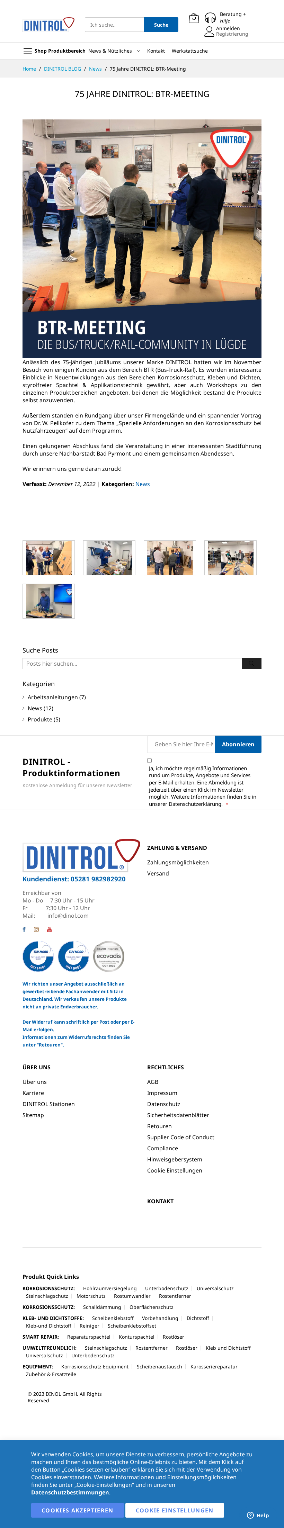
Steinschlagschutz (47, 1296)
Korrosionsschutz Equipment (94, 1366)
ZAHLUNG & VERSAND (177, 848)
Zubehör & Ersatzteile (51, 1374)
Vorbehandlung (160, 1318)
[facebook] (24, 930)
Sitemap (33, 1115)
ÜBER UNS (37, 1067)
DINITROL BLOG (63, 68)
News (96, 68)
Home (30, 68)
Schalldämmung (102, 1307)
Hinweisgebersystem (174, 1159)
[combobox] (114, 24)
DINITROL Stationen (49, 1104)
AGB (152, 1082)
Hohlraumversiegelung (110, 1288)
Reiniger (89, 1325)
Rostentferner (175, 1296)
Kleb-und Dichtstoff (48, 1325)
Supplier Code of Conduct (180, 1137)
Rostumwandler (132, 1296)
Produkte (40, 719)
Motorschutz (91, 1296)
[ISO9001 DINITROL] (73, 956)
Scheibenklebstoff (113, 1318)
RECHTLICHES (165, 1067)
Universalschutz (215, 1288)
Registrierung (232, 33)
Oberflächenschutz (152, 1307)
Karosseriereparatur (214, 1366)
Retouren (159, 1126)
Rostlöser (173, 1336)
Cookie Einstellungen (174, 1170)
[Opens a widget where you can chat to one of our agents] (258, 1516)
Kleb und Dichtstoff (228, 1348)
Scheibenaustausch (159, 1366)
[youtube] (49, 930)
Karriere (33, 1093)
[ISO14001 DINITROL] (39, 956)
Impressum (162, 1093)
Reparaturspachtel (88, 1336)
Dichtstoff (198, 1318)
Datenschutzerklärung (195, 803)
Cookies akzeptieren (78, 1510)
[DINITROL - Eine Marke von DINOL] (48, 24)
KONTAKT (160, 1201)
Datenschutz (163, 1104)
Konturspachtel (136, 1336)
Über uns (35, 1082)
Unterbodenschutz (166, 1288)
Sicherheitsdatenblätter (178, 1115)
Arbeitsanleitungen (53, 697)
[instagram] (36, 930)
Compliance (162, 1148)
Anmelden (228, 28)
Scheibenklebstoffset (132, 1325)
